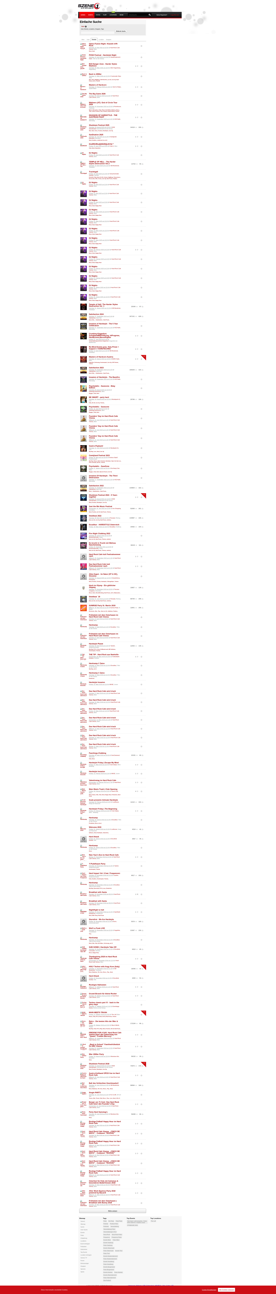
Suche (82, 1227)
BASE (111, 684)
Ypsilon (113, 646)
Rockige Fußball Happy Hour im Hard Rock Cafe (105, 1122)
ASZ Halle (117, 119)
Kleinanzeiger (85, 1263)
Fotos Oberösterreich (110, 1278)
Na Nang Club (115, 468)
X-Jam (99, 178)
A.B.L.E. (118, 1098)
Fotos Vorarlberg (108, 1264)
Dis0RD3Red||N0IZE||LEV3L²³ (101, 144)
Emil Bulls (108, 110)
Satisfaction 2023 (96, 368)
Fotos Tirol (107, 1253)
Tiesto (97, 1098)
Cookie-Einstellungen (209, 1290)
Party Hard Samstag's (98, 1112)
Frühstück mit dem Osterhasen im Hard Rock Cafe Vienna (103, 616)
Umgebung (84, 1238)
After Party (95, 915)
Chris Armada (92, 462)
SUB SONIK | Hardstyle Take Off (102, 947)
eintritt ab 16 (100, 140)
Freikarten (114, 794)
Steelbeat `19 (94, 597)
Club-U (112, 146)
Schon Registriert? (162, 15)
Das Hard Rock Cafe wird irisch (102, 691)
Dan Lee (119, 461)
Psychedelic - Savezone (99, 407)
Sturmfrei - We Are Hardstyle (101, 919)
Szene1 (83, 1221)
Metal (90, 110)
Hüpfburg (97, 79)
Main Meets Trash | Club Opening (103, 789)
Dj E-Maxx (100, 943)
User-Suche (84, 1230)
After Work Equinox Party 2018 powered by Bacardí (102, 1192)
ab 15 (98, 512)
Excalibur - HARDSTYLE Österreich (104, 525)
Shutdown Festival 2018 (99, 1064)
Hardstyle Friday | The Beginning (103, 809)
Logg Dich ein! (175, 15)
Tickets (98, 81)
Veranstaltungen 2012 (110, 1232)
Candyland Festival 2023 (99, 455)
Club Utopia (113, 764)
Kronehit (91, 177)
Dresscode (92, 178)
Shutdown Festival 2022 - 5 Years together (103, 496)
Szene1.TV (84, 1258)
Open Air (113, 461)
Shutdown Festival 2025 (99, 125)
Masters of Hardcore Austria (101, 357)
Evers (114, 921)
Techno (99, 581)
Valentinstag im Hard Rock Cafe (102, 780)
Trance (91, 1098)
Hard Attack (94, 837)
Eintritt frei (91, 678)
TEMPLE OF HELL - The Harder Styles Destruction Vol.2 (102, 163)
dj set (100, 823)
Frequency (107, 1237)
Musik (121, 15)
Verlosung (97, 362)
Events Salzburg (108, 1242)
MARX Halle (115, 359)
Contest (105, 111)
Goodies (94, 140)
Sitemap (83, 1224)
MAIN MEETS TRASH (98, 1012)
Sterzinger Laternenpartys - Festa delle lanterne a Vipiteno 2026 (137, 1221)
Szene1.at (91, 6)
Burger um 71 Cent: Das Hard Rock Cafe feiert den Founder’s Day (104, 1103)
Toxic (96, 130)
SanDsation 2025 (96, 135)
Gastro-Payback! (96, 446)
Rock (90, 51)
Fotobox (115, 178)
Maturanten (117, 592)
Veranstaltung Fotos (109, 1229)
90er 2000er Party (96, 1054)
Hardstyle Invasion (97, 682)
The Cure (100, 972)
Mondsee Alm (115, 1056)
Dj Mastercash (104, 649)
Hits (90, 79)
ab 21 (94, 81)
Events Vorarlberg (109, 1261)
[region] (138, 1290)
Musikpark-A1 (116, 399)
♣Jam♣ (106, 177)
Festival (97, 111)
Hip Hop (91, 451)
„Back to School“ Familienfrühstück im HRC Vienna (104, 1045)
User (88, 39)
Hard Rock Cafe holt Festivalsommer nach (104, 555)
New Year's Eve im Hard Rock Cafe (104, 855)
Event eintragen (85, 1244)
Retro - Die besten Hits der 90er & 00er (103, 1022)
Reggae (91, 393)
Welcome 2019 (95, 827)
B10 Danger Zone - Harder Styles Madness (103, 65)
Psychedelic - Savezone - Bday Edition (102, 387)
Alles (83, 39)
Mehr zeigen (112, 1211)
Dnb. (93, 319)
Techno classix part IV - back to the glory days (104, 1003)
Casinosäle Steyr (116, 76)
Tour (101, 111)
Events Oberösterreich (110, 1275)
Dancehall (96, 888)
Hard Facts (109, 178)
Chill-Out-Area (103, 79)
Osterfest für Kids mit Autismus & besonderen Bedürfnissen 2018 (103, 1182)
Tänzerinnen (117, 177)
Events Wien (107, 1240)
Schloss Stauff (113, 457)
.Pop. (90, 111)
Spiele (82, 1272)
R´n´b (95, 649)
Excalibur (112, 527)
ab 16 (109, 79)
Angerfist (91, 362)
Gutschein (97, 148)
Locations (113, 15)
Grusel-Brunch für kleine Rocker (103, 994)
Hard (93, 51)
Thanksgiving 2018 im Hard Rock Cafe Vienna (103, 958)
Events (90, 15)
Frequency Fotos (117, 1237)
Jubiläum (110, 611)
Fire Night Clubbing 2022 (99, 533)
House (95, 461)
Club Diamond (115, 755)
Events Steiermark (109, 1248)
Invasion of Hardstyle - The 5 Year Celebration (103, 325)
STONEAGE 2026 (132, 1225)
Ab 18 (101, 177)
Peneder (112, 518)
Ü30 (96, 178)
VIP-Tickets (115, 362)
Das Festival (107, 1280)
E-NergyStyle (110, 581)
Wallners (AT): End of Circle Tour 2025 (103, 103)
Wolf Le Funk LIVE (97, 928)
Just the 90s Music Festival (100, 506)
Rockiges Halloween (97, 985)
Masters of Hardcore (97, 85)
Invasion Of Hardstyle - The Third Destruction (103, 477)
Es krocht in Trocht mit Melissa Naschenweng (102, 544)
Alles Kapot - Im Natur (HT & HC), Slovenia (103, 575)
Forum (82, 1260)
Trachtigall (93, 172)
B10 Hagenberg (115, 68)
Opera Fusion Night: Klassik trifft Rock (103, 45)
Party (105, 1221)
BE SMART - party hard (99, 397)
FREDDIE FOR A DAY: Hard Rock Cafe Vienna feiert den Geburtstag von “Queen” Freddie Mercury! (105, 1034)
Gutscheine (84, 1249)
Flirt (105, 15)
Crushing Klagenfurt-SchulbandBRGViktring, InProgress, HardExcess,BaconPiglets (104, 335)
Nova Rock (107, 1234)
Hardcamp (93, 625)
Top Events (84, 1252)
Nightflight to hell (96, 910)
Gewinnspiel (103, 362)
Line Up (114, 79)
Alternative (95, 110)
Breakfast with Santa (98, 892)
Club (90, 148)
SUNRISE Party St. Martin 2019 (102, 606)
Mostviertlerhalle (94, 537)
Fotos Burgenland (109, 1269)
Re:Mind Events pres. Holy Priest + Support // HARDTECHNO (104, 348)
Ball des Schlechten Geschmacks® (104, 1083)
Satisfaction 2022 (96, 486)
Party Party (119, 1221)
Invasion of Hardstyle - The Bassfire (104, 377)
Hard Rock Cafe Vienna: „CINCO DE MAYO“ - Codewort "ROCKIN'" (104, 1132)
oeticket (109, 520)
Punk (100, 110)
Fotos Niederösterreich (110, 1259)
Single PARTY (95, 1093)
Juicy (98, 649)
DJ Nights (93, 153)
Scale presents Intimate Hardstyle (103, 800)
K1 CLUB (113, 1095)
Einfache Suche (121, 31)
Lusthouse (116, 802)
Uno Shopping (116, 508)
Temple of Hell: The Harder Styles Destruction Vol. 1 (103, 305)
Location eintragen (86, 1255)
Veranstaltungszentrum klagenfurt (99, 341)
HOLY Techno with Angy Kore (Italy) (104, 967)
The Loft (114, 1014)
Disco (117, 110)
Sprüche (83, 1269)
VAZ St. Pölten (117, 87)
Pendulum (91, 823)
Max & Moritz (115, 1025)
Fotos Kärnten (118, 1272)
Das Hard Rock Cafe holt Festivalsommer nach (99, 565)
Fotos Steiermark (108, 1251)
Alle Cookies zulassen (226, 1290)
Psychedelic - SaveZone (99, 466)
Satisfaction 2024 (96, 314)
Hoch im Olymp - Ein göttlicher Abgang (102, 586)
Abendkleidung (100, 592)
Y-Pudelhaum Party (97, 864)
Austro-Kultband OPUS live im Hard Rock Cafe (104, 1074)
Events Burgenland (109, 1267)
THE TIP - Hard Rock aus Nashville (103, 655)
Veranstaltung (115, 1226)
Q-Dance (91, 832)
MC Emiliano (112, 649)
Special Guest (103, 471)
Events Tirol (118, 1251)
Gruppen (108, 39)
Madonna (94, 972)
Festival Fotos (114, 1224)
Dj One (98, 462)
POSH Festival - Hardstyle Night (102, 55)
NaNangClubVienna (95, 391)
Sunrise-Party (114, 608)
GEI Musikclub (115, 165)
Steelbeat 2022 (95, 516)
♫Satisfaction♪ (99, 319)
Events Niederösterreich (111, 1256)
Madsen (113, 110)
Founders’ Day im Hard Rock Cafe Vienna (103, 417)
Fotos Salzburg (108, 1245)
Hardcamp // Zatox (97, 663)
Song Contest (111, 111)
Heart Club (115, 791)
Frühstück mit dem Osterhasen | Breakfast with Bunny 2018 (103, 1202)
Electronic (91, 611)
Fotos (98, 15)
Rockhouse (117, 106)
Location (101, 39)
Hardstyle (105, 130)
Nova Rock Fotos (117, 1234)
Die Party (111, 1221)
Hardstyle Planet (96, 644)
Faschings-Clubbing (97, 753)
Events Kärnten (108, 1272)
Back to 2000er (95, 74)
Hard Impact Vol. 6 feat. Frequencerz (104, 873)
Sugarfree (117, 930)
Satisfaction (92, 318)
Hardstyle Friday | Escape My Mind (104, 763)
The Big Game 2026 (97, 94)
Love (95, 451)
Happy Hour (98, 205)
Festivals (106, 1226)
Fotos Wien (116, 1240)
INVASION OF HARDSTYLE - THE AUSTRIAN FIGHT (103, 116)
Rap (101, 1028)
